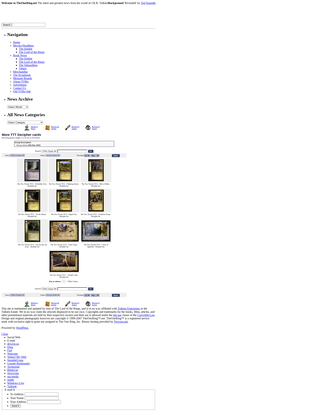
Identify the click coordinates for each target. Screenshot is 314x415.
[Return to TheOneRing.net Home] (55, 21)
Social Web (13, 337)
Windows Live (15, 383)
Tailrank (12, 386)
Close (4, 334)
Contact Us (19, 88)
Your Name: (17, 398)
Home (16, 42)
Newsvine (13, 373)
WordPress (22, 327)
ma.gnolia (13, 376)
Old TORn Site (22, 91)
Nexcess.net (121, 321)
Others (23, 68)
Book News (20, 55)
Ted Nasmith (148, 3)
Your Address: (18, 401)
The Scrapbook (22, 75)
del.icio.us (13, 343)
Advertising (20, 84)
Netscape (12, 353)
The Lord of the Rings (32, 52)
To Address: (17, 394)
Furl (9, 350)
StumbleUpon (15, 360)
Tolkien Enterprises (129, 308)
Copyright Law (146, 315)
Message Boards (22, 78)
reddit (10, 379)
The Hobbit (25, 48)
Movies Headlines (23, 45)
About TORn (21, 81)
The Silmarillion (28, 65)
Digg (10, 347)
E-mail (11, 340)
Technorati (13, 366)
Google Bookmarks (18, 363)
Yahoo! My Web (16, 356)
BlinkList (12, 370)
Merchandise (20, 71)
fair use (117, 315)
